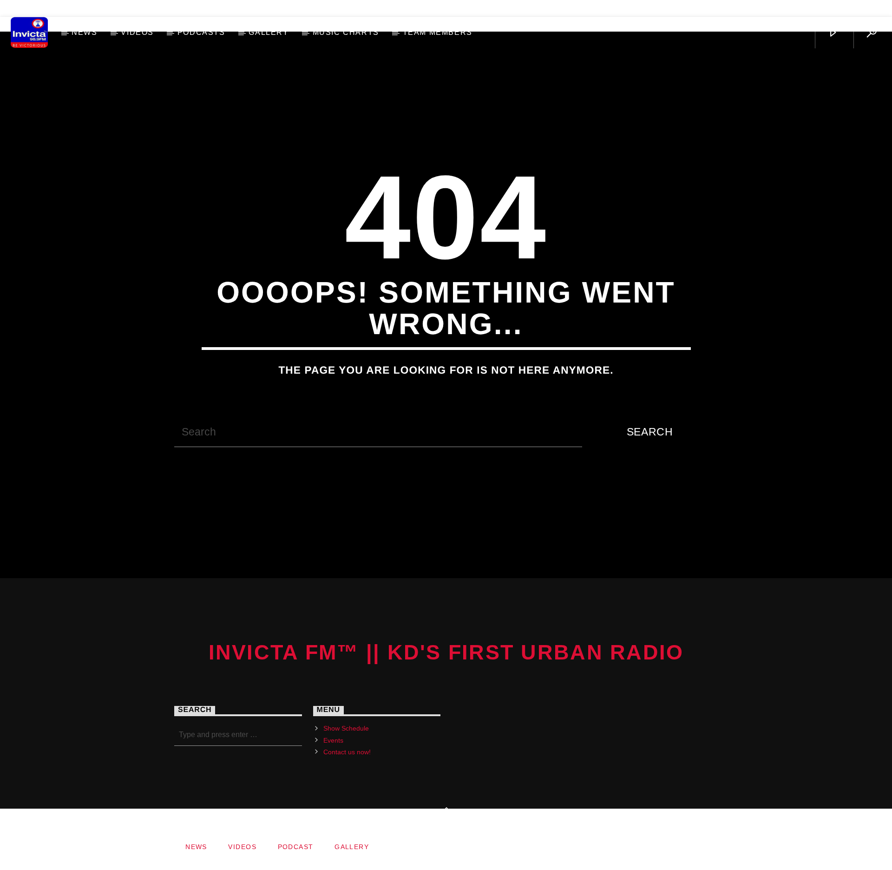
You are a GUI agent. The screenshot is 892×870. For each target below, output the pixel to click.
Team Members (437, 32)
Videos (137, 32)
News (84, 32)
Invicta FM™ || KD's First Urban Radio (446, 652)
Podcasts (201, 32)
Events (333, 740)
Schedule (36, 8)
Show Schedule (346, 728)
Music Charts (346, 32)
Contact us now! (112, 8)
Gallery (269, 32)
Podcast (296, 846)
